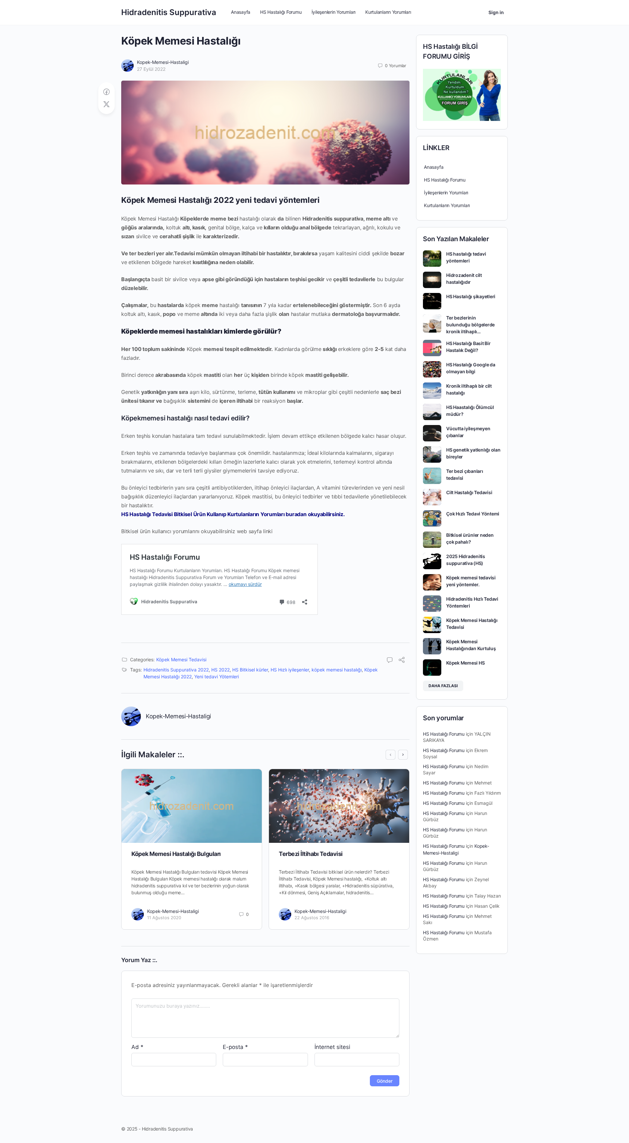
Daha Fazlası (443, 685)
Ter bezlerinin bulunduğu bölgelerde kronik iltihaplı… (470, 324)
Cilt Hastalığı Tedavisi (469, 492)
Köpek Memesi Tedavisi (181, 659)
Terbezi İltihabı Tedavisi (311, 853)
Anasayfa (433, 167)
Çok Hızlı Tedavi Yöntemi (472, 513)
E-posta (235, 1047)
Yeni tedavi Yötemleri (216, 676)
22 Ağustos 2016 (312, 917)
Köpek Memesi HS (465, 663)
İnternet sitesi (332, 1047)
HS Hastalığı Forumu (445, 180)
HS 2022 (220, 669)
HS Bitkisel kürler (250, 669)
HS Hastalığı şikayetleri (470, 296)
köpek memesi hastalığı (337, 669)
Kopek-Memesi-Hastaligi (163, 62)
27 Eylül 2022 (151, 69)
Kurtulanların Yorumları (447, 205)
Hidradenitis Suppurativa (168, 12)
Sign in (496, 12)
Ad (137, 1047)
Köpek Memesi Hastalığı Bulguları (176, 853)
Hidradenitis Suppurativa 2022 (176, 669)
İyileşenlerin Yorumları (446, 192)
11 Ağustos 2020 (164, 917)
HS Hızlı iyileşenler (290, 669)
